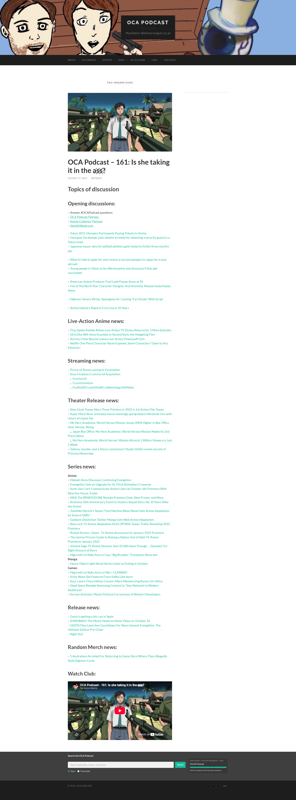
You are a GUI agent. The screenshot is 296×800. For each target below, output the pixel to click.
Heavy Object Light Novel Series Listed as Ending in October (109, 563)
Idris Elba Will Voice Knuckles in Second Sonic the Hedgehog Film (112, 334)
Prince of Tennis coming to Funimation (95, 370)
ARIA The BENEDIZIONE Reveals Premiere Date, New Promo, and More (117, 497)
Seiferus (96, 178)
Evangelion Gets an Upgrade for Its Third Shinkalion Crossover (110, 484)
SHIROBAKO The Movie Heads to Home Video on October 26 (110, 621)
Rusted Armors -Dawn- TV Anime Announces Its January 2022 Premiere (117, 532)
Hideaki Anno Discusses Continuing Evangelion (100, 480)
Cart (155, 60)
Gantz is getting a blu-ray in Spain (92, 616)
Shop (121, 60)
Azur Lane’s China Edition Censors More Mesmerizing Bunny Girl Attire (116, 581)
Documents (89, 60)
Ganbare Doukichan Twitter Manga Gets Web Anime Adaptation (112, 519)
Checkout (170, 60)
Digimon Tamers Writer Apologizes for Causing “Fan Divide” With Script (116, 299)
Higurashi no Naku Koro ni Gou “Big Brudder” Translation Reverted (113, 555)
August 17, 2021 (77, 178)
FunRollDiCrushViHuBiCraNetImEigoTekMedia (103, 387)
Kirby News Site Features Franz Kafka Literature (101, 576)
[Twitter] (213, 786)
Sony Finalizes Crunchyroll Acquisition (95, 374)
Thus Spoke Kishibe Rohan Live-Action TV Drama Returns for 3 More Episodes (120, 330)
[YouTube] (208, 786)
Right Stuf (76, 634)
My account (138, 60)
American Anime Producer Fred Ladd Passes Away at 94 (106, 281)
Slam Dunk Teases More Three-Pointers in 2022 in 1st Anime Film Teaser (117, 409)
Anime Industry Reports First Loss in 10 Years (99, 308)
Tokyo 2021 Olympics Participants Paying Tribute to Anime (108, 233)
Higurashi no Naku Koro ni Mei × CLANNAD (98, 572)
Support (107, 60)
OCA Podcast (148, 22)
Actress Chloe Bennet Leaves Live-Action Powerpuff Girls (107, 339)
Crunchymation (83, 383)
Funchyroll (80, 378)
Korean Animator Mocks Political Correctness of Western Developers (115, 594)
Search (180, 764)
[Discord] (218, 786)
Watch (72, 60)
